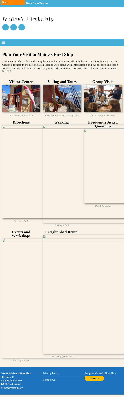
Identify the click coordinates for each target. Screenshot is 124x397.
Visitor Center (21, 82)
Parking (62, 122)
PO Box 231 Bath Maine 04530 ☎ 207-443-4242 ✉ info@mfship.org (16, 380)
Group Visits (102, 82)
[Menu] (3, 42)
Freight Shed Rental (62, 232)
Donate (94, 378)
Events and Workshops (21, 234)
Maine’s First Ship (27, 18)
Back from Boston (37, 3)
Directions (21, 122)
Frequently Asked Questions (103, 124)
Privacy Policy (51, 373)
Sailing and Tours (62, 82)
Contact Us (49, 379)
